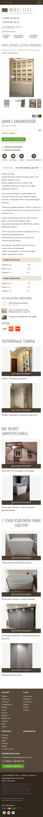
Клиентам (6, 731)
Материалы (27, 702)
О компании (27, 696)
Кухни (4, 710)
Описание (8, 168)
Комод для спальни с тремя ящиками (18, 599)
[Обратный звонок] (10, 2)
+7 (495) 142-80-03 (10, 18)
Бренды (26, 704)
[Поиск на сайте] (3, 2)
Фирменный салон (11, 753)
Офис (4, 724)
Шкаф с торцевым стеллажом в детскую (19, 415)
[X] (40, 116)
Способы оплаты (8, 749)
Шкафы (20, 50)
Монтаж (5, 743)
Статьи (25, 707)
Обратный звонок (12, 150)
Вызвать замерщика (13, 147)
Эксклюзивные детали (26, 168)
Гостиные (24, 45)
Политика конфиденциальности (13, 798)
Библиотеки (6, 718)
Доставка (5, 735)
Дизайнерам (29, 731)
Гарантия (5, 738)
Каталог (13, 50)
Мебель (5, 45)
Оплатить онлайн (34, 36)
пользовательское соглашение (12, 800)
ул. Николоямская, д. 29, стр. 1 (12, 26)
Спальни (5, 721)
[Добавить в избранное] (39, 130)
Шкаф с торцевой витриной (14, 378)
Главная (5, 50)
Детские (4, 713)
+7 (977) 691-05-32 (10, 22)
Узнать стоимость (13, 139)
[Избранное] (7, 2)
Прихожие (13, 45)
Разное (4, 727)
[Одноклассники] (36, 116)
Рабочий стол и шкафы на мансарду (18, 471)
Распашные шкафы (32, 50)
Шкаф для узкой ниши (11, 675)
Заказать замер (6, 36)
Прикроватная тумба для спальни (17, 562)
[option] (17, 103)
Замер (4, 741)
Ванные (4, 707)
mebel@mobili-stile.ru (9, 31)
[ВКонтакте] (33, 116)
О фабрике (27, 699)
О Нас (25, 692)
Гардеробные (35, 45)
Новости (26, 710)
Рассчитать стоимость (18, 36)
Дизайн (4, 746)
